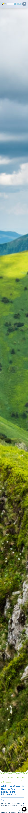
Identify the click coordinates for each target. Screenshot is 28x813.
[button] (24, 4)
